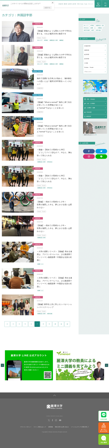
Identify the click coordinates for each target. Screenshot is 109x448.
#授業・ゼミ (40, 264)
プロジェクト (90, 3)
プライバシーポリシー (25, 427)
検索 (105, 5)
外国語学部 (60, 3)
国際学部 (65, 3)
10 (55, 324)
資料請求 (98, 5)
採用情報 (50, 427)
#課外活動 (49, 313)
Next (106, 365)
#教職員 (61, 40)
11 (61, 324)
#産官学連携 (87, 30)
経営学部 (74, 3)
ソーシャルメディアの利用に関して (80, 427)
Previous (2, 365)
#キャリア (39, 40)
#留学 (92, 30)
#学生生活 (49, 162)
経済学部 (70, 3)
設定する (47, 7)
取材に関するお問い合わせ (62, 427)
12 (67, 324)
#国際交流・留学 (54, 40)
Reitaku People (83, 3)
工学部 (78, 3)
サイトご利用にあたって (40, 427)
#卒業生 (46, 40)
